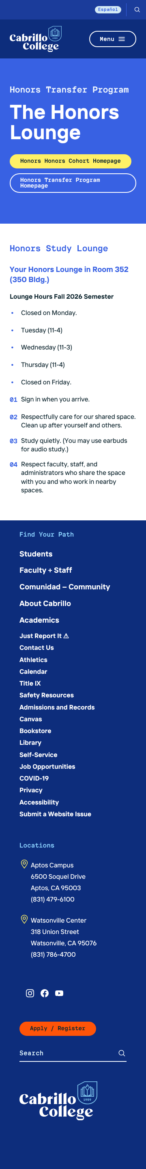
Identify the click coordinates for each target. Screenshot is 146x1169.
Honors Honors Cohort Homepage (70, 160)
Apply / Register (58, 1028)
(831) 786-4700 (53, 954)
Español (108, 9)
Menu (107, 38)
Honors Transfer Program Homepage (60, 183)
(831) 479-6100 (53, 899)
